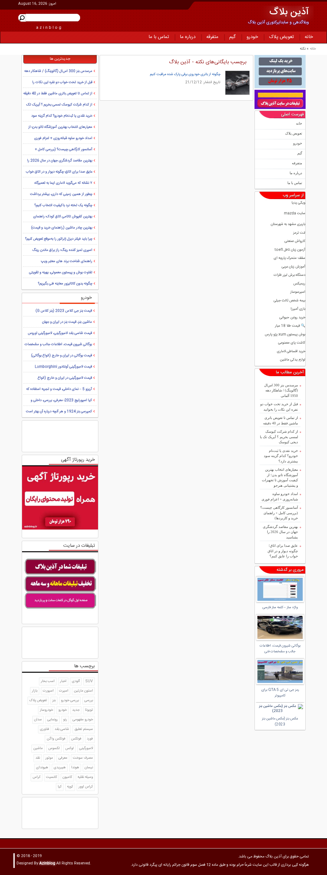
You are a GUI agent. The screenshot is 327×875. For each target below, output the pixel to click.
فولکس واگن (56, 739)
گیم (232, 37)
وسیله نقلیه (85, 777)
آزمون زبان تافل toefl (290, 250)
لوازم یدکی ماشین (292, 360)
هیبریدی (60, 767)
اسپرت (63, 691)
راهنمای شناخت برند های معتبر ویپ (66, 261)
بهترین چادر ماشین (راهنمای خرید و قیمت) (61, 228)
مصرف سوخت (83, 758)
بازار (34, 691)
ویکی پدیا (298, 203)
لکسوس (54, 748)
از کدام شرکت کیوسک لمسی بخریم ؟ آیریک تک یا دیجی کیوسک (279, 437)
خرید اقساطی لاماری (291, 351)
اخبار (63, 681)
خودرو (252, 37)
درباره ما (187, 37)
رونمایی (52, 720)
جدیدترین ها (60, 59)
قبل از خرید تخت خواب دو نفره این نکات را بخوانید (279, 406)
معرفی (62, 758)
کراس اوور (86, 787)
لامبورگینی (86, 748)
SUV (89, 681)
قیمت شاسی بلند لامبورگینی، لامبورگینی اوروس (60, 333)
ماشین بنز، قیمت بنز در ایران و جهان (67, 322)
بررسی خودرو (70, 700)
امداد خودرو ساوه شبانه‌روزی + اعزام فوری (280, 496)
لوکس (69, 748)
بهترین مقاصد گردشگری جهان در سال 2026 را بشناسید (280, 532)
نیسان (89, 767)
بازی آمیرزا (298, 309)
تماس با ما (158, 37)
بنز (54, 700)
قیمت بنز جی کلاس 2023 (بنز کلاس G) (63, 311)
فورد (90, 739)
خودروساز (46, 710)
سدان (38, 720)
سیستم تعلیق (83, 729)
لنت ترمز (299, 233)
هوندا (75, 767)
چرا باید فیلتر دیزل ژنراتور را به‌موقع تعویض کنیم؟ (58, 239)
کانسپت (51, 777)
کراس (37, 777)
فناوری (44, 729)
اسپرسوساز (297, 292)
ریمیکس (299, 284)
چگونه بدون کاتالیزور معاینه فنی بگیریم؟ (65, 284)
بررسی (88, 700)
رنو (65, 720)
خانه (309, 37)
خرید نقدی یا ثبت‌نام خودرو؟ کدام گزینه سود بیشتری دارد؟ (281, 456)
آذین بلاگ (289, 12)
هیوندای (42, 767)
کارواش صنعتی (295, 241)
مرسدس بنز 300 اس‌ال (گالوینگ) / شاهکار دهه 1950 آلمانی (281, 390)
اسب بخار (48, 681)
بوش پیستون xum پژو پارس (285, 334)
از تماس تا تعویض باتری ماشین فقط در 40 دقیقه (280, 420)
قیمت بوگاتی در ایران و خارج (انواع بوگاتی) (61, 356)
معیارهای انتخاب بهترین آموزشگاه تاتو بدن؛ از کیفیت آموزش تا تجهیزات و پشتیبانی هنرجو (280, 477)
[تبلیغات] (280, 72)
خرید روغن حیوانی (292, 318)
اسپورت (48, 691)
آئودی (76, 681)
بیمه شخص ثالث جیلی (289, 301)
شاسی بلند (62, 729)
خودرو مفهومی (82, 720)
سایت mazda (294, 213)
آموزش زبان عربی (293, 267)
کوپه (70, 787)
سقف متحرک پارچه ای (289, 258)
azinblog (49, 27)
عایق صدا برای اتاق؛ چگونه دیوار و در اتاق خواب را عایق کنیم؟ (283, 551)
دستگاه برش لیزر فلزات (289, 275)
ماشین (38, 748)
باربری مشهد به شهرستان (288, 224)
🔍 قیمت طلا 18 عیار (290, 326)
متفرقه (212, 37)
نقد (37, 758)
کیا (60, 787)
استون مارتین (83, 691)
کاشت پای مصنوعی (291, 343)
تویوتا (89, 710)
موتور (49, 758)
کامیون (67, 777)
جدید (76, 710)
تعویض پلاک (281, 37)
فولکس (76, 739)
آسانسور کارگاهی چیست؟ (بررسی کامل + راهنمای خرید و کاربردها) (279, 513)
